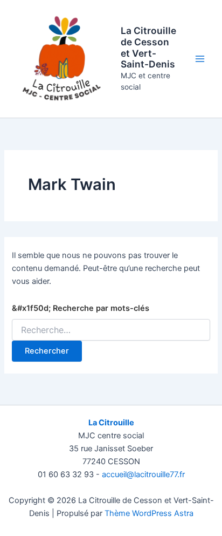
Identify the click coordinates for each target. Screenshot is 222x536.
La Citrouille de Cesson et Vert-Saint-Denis (148, 47)
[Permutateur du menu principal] (200, 59)
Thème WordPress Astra (149, 513)
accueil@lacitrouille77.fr (143, 474)
